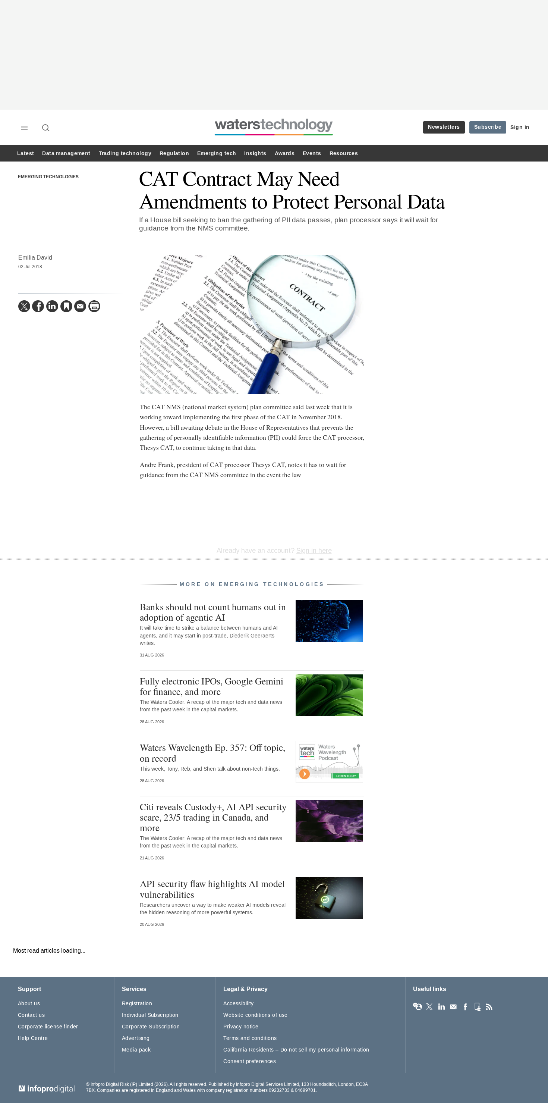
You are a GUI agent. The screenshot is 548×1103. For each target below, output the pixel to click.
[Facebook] (38, 306)
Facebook (465, 1006)
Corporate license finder (48, 1026)
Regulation (174, 153)
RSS (489, 1006)
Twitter (429, 1006)
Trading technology (125, 153)
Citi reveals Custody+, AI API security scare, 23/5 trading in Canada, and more (213, 817)
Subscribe (488, 127)
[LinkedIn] (52, 306)
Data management (66, 153)
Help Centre (33, 1038)
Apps (477, 1006)
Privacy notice (240, 1026)
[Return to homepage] (274, 135)
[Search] (46, 128)
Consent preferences (249, 1061)
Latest (25, 153)
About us (29, 1003)
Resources (344, 153)
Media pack (136, 1049)
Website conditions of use (255, 1015)
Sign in (520, 127)
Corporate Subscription (151, 1026)
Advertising (136, 1038)
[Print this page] (94, 306)
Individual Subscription (150, 1015)
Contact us (31, 1015)
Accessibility (238, 1003)
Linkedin (441, 1006)
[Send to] (80, 306)
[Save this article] (66, 306)
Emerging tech (216, 153)
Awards (285, 153)
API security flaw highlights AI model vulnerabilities (212, 888)
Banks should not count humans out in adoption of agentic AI (213, 611)
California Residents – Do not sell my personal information (296, 1049)
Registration (137, 1003)
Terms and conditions (250, 1038)
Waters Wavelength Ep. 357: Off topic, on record (212, 752)
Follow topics (417, 1006)
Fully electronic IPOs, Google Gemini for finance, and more (211, 686)
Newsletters (444, 127)
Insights (255, 153)
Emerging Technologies (48, 177)
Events (312, 153)
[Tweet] (24, 306)
